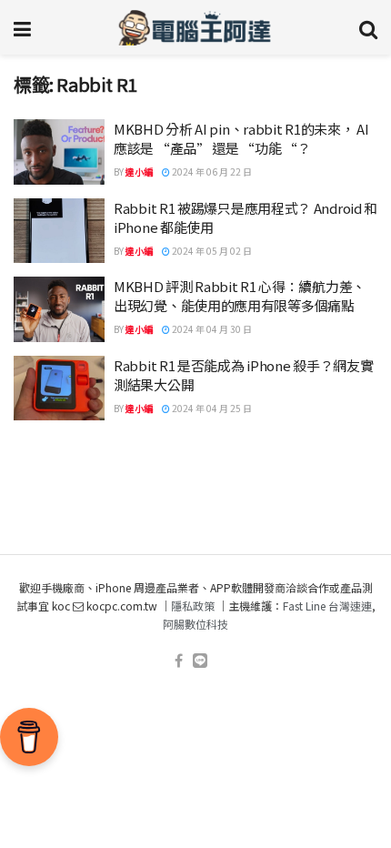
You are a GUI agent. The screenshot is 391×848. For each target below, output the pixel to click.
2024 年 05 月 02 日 (211, 250)
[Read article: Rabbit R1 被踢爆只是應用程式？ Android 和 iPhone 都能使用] (59, 231)
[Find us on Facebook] (179, 661)
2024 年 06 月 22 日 (211, 171)
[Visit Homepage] (195, 27)
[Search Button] (368, 27)
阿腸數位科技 (195, 623)
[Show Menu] (22, 27)
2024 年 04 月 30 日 (211, 329)
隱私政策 (193, 605)
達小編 (139, 171)
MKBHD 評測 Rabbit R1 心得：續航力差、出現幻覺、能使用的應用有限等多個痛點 (240, 296)
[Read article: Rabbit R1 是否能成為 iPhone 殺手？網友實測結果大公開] (59, 388)
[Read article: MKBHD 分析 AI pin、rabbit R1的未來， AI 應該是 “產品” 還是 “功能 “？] (59, 152)
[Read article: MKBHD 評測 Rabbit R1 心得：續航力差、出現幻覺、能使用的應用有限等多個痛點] (59, 309)
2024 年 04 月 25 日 (211, 408)
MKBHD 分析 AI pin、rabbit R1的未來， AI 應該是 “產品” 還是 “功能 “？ (241, 138)
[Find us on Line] (200, 661)
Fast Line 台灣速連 (327, 605)
